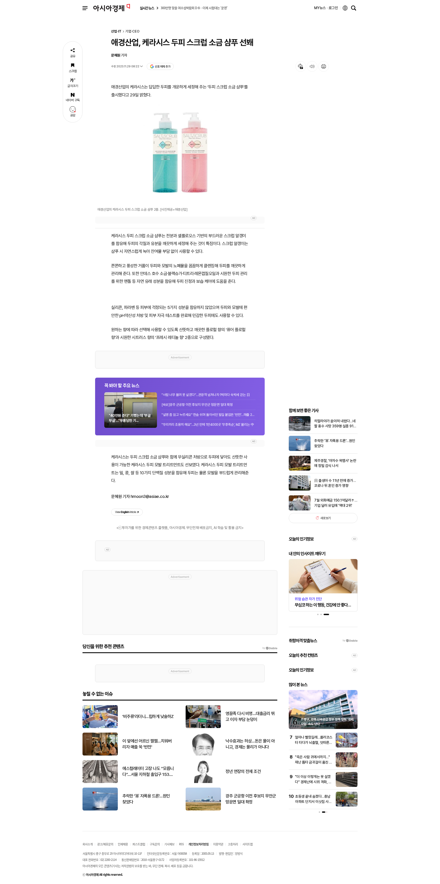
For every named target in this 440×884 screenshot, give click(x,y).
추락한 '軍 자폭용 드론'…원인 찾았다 (334, 443)
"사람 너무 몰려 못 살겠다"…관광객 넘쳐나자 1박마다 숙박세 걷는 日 (206, 395)
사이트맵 (247, 844)
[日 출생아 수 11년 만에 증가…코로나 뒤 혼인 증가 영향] (300, 489)
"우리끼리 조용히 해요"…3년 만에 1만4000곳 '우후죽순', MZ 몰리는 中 (208, 425)
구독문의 (155, 844)
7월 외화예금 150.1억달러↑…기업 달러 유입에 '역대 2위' (335, 502)
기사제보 (169, 844)
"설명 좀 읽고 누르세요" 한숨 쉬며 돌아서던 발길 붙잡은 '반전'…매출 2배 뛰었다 (209, 415)
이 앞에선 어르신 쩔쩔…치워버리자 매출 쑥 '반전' (146, 744)
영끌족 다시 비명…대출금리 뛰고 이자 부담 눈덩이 (250, 716)
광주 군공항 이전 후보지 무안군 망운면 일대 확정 (251, 799)
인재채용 (123, 844)
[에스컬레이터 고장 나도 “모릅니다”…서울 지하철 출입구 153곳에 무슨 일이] (100, 782)
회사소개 (87, 844)
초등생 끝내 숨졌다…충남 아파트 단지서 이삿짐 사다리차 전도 (313, 801)
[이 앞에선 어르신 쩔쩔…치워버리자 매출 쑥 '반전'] (100, 754)
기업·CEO (132, 31)
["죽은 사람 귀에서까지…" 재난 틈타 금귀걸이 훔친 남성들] (347, 766)
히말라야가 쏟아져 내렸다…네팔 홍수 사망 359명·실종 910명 (335, 424)
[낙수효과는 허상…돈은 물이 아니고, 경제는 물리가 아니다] (203, 754)
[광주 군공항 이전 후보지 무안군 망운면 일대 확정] (203, 809)
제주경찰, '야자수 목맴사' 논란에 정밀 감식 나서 (335, 463)
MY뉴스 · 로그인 (326, 8)
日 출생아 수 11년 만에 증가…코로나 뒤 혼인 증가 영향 (335, 483)
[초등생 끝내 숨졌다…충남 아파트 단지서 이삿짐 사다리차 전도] (347, 805)
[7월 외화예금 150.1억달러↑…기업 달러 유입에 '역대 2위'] (300, 509)
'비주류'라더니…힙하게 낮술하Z (148, 716)
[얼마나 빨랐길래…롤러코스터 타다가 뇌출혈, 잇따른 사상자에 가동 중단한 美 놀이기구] (347, 746)
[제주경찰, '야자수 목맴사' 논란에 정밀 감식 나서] (300, 469)
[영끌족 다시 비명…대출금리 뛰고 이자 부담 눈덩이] (203, 727)
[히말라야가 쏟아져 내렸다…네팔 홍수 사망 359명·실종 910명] (300, 430)
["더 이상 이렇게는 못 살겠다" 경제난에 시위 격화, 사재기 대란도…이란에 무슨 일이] (347, 786)
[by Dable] (269, 648)
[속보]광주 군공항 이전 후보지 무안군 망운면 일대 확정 (197, 405)
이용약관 (218, 844)
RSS (181, 844)
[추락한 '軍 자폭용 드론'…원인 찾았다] (300, 450)
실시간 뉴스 (147, 8)
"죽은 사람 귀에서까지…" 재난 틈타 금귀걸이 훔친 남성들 (313, 762)
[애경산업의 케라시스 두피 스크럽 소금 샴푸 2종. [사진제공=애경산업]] (180, 153)
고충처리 (233, 844)
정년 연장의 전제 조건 (243, 771)
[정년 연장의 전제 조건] (203, 782)
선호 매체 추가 (162, 66)
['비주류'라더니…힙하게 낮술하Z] (100, 727)
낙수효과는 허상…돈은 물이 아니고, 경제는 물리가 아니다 (250, 744)
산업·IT (116, 31)
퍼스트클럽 (138, 844)
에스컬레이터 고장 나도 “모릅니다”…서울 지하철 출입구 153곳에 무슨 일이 (148, 772)
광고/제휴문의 (105, 844)
